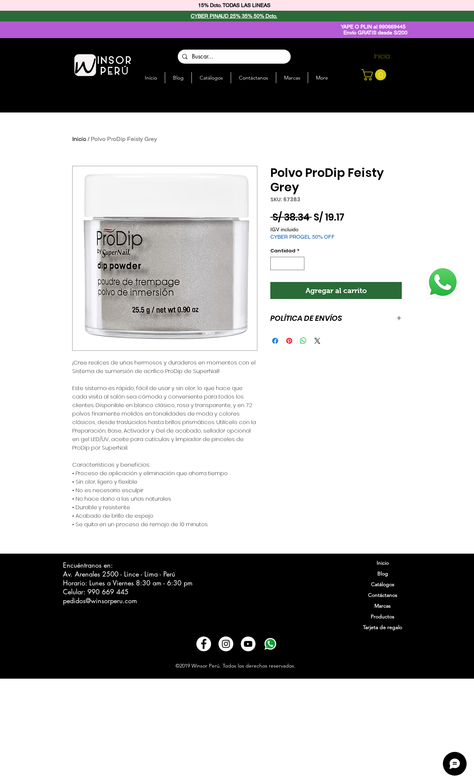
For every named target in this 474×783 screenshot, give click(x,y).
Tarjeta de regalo (382, 627)
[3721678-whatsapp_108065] (270, 643)
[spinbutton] (287, 263)
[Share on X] (317, 340)
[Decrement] (275, 263)
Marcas (382, 605)
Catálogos (382, 584)
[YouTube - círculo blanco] (248, 643)
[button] (375, 74)
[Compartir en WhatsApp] (303, 340)
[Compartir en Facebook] (275, 340)
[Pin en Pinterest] (289, 340)
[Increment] (299, 263)
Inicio (79, 138)
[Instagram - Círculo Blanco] (225, 643)
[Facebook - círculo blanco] (203, 643)
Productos (382, 616)
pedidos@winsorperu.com (100, 600)
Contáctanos (382, 595)
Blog (382, 573)
